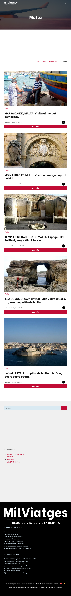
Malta (7, 108)
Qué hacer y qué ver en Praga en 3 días (16, 566)
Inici (38, 61)
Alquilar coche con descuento (13, 536)
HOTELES (10, 459)
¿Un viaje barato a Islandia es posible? (16, 561)
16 (63, 184)
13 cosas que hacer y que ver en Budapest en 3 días (20, 559)
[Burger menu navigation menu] (65, 3)
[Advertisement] (35, 43)
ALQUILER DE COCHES (15, 454)
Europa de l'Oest (55, 61)
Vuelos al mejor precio (11, 534)
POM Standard (57, 587)
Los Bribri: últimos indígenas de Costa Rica (17, 568)
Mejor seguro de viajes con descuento (16, 546)
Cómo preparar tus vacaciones (14, 532)
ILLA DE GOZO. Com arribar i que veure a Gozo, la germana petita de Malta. (35, 300)
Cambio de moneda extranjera (13, 544)
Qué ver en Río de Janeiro (12, 570)
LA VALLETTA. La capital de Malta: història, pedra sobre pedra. (33, 374)
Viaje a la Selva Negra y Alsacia (14, 563)
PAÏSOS (44, 61)
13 (63, 122)
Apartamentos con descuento (13, 541)
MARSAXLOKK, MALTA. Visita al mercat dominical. (30, 115)
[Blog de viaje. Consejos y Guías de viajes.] (30, 3)
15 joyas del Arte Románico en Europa (16, 573)
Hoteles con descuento (11, 539)
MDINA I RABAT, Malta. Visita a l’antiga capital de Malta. (35, 176)
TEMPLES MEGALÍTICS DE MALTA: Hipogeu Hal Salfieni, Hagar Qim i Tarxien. (34, 238)
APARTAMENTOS (13, 462)
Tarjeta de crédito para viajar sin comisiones (18, 548)
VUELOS (10, 457)
